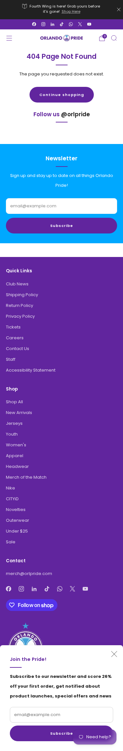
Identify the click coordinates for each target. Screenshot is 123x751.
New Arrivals (19, 412)
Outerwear (17, 520)
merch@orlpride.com (29, 573)
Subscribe (61, 733)
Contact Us (17, 348)
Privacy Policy (20, 316)
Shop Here (71, 11)
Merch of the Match (26, 477)
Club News (17, 284)
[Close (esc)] (114, 654)
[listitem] (61, 9)
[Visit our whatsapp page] (70, 24)
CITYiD (12, 499)
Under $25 (17, 531)
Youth (12, 434)
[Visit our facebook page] (34, 24)
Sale (10, 542)
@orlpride (75, 114)
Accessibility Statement (30, 370)
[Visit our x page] (80, 24)
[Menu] (9, 38)
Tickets (13, 327)
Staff (10, 359)
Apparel (14, 456)
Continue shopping (61, 94)
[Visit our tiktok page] (61, 24)
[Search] (114, 38)
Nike (10, 488)
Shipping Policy (22, 295)
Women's (16, 445)
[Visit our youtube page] (89, 24)
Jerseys (14, 423)
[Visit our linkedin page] (52, 24)
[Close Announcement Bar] (118, 9)
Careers (15, 338)
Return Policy (19, 305)
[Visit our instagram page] (43, 24)
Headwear (17, 466)
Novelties (16, 509)
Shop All (14, 402)
